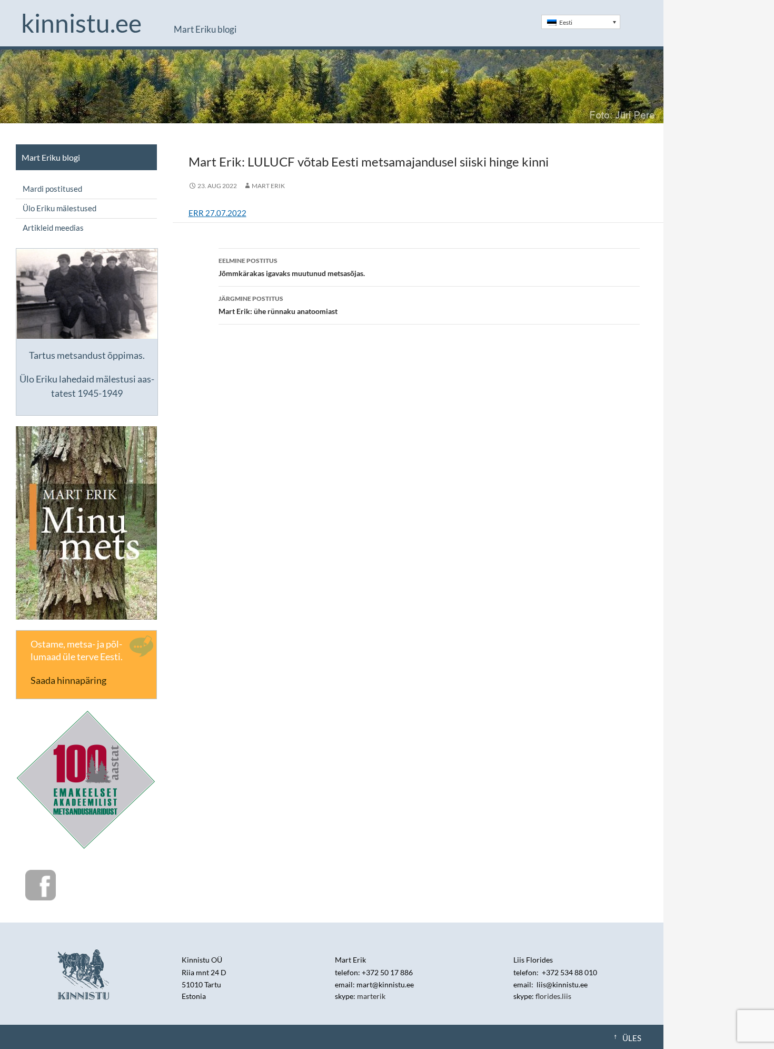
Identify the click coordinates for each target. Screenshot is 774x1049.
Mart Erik (268, 186)
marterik (371, 996)
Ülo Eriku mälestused (59, 208)
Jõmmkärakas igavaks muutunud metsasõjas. (292, 267)
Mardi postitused (52, 188)
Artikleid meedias (53, 227)
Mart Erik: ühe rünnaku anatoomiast (278, 305)
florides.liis (553, 996)
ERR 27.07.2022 (217, 213)
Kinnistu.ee (81, 23)
